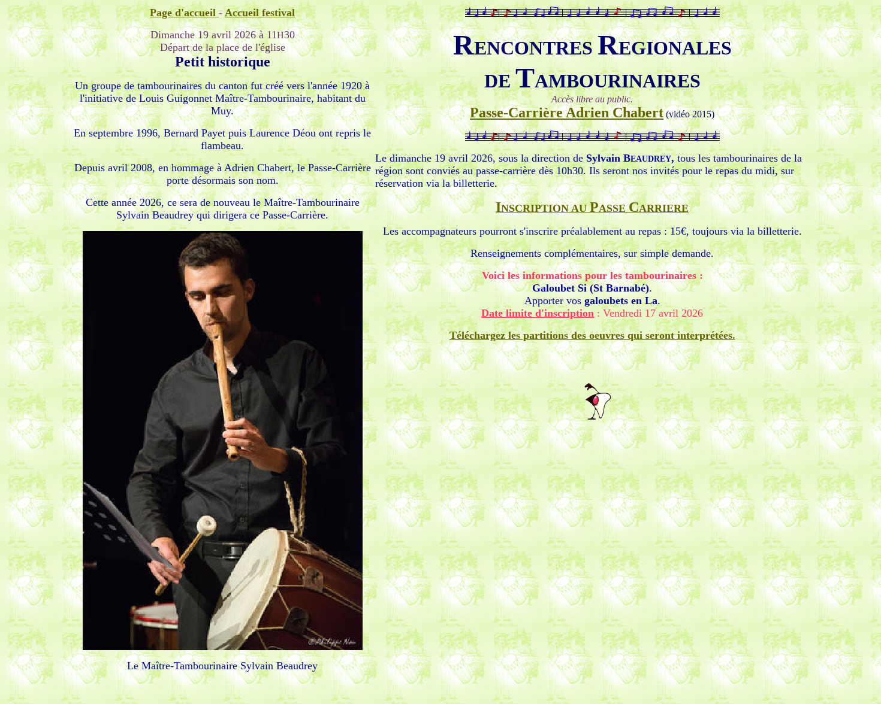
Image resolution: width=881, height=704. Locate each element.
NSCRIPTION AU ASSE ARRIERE (592, 208)
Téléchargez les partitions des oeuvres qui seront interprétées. (592, 335)
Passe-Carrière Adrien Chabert (566, 112)
